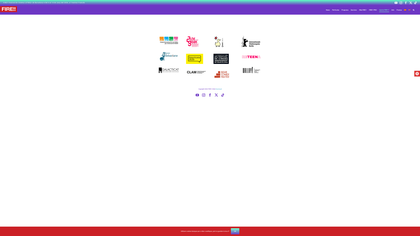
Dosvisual (219, 89)
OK (235, 231)
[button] (417, 73)
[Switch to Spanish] (405, 10)
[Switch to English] (409, 10)
